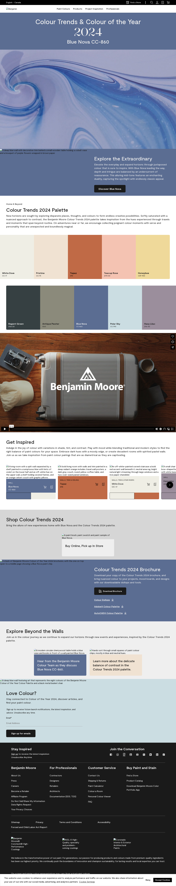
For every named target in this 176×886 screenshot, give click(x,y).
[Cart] (168, 2)
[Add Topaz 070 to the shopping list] (103, 484)
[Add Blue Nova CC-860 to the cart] (45, 487)
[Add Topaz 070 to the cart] (96, 484)
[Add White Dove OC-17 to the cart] (148, 484)
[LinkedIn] (157, 755)
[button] (151, 2)
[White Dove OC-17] (43, 496)
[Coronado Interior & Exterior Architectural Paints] (127, 843)
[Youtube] (131, 755)
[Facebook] (111, 755)
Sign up (14, 754)
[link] (162, 2)
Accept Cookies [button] (162, 880)
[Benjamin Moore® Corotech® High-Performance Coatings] (24, 843)
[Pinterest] (137, 755)
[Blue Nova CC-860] (18, 496)
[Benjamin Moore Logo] (15, 8)
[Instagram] (117, 755)
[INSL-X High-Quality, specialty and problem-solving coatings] (75, 843)
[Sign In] (157, 2)
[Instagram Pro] (124, 755)
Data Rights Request (21, 804)
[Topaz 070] (146, 496)
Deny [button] (148, 880)
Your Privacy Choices (21, 809)
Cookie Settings (87, 881)
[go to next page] (170, 485)
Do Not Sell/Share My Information (28, 801)
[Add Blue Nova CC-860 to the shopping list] (51, 487)
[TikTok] (164, 755)
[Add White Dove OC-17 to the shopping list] (155, 484)
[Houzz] (150, 755)
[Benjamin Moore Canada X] (144, 755)
